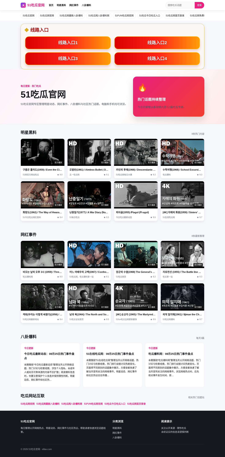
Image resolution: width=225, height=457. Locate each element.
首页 (51, 5)
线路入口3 (68, 58)
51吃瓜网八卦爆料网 (98, 15)
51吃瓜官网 (36, 5)
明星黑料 (61, 5)
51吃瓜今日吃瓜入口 (149, 15)
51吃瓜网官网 (47, 15)
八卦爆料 (86, 5)
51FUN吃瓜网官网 (124, 15)
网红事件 (74, 5)
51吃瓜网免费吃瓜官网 (201, 15)
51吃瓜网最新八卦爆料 (71, 15)
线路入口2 (157, 42)
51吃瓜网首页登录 (175, 15)
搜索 (199, 5)
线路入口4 (157, 58)
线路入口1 (68, 42)
